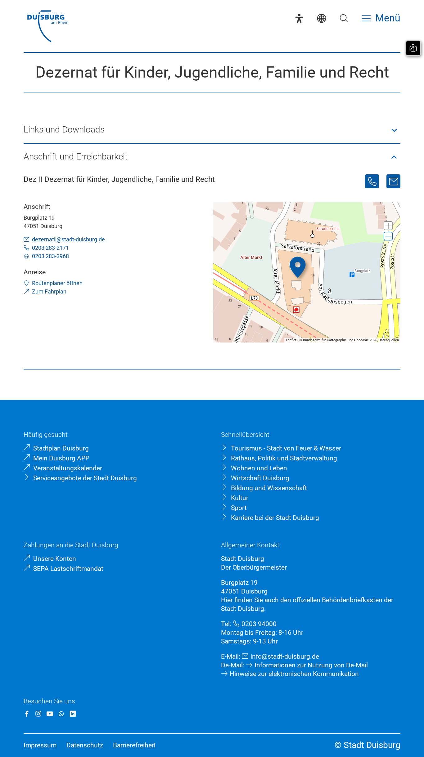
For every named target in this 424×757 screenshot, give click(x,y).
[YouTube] (50, 713)
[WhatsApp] (61, 713)
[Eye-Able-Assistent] (299, 18)
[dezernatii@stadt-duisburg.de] (393, 181)
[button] (212, 130)
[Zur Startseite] (48, 27)
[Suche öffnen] (344, 18)
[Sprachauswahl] (321, 18)
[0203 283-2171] (372, 181)
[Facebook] (27, 713)
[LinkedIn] (73, 713)
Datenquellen (389, 340)
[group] (306, 272)
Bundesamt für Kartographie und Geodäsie (336, 340)
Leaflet (291, 340)
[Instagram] (38, 713)
